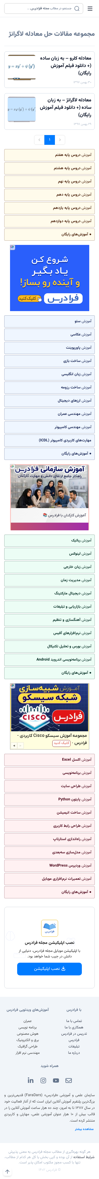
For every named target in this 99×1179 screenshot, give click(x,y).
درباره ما (74, 1053)
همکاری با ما (74, 1027)
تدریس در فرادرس (74, 1034)
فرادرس (74, 1040)
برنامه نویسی (27, 1027)
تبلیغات (73, 1047)
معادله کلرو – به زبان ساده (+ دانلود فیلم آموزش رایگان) (65, 66)
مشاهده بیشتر (84, 1129)
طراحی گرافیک (27, 1047)
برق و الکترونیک (27, 1040)
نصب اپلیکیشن (47, 969)
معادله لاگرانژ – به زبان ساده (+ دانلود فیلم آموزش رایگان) (65, 108)
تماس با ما (74, 1021)
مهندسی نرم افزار (28, 1053)
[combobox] (40, 8)
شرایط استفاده (84, 1157)
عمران (27, 1021)
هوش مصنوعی (28, 1034)
